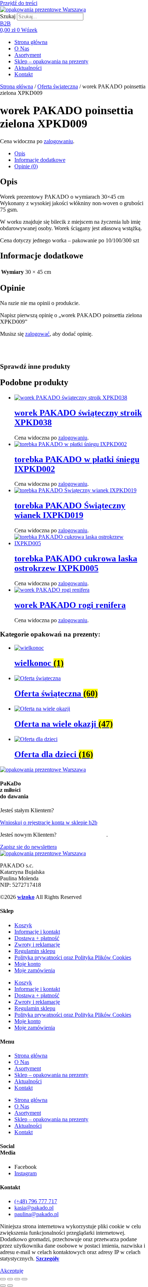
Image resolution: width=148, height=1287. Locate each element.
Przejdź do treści (18, 3)
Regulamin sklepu (34, 951)
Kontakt (23, 74)
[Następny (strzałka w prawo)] (10, 1285)
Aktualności (28, 68)
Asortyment (27, 55)
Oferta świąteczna (57, 86)
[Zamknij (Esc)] (24, 1279)
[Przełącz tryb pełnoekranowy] (10, 1279)
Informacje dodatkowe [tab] (39, 160)
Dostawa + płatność (36, 938)
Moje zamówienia (34, 970)
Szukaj (7, 16)
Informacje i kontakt (37, 932)
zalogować (37, 334)
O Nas (21, 48)
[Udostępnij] (17, 1279)
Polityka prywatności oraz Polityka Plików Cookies (72, 957)
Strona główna (30, 42)
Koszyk (23, 925)
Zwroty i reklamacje (37, 945)
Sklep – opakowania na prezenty (51, 61)
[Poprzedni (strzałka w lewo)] (3, 1285)
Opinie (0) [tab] (26, 166)
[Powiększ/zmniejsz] (3, 1279)
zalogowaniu (58, 141)
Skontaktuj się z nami (82, 835)
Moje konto (27, 964)
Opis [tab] (19, 153)
